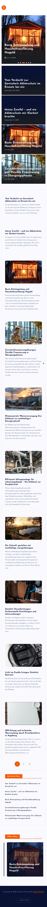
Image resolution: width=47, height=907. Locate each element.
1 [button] (18, 62)
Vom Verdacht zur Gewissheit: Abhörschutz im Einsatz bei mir (22, 83)
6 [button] (30, 62)
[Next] (40, 836)
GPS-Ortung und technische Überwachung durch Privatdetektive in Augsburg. (22, 733)
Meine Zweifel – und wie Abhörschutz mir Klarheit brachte (21, 113)
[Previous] (36, 836)
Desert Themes (38, 892)
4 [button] (24, 62)
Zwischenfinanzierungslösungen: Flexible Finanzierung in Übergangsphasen (23, 172)
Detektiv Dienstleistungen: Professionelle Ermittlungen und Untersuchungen (20, 611)
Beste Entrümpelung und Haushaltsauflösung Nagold (22, 867)
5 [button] (28, 62)
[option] (23, 39)
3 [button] (22, 62)
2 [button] (20, 62)
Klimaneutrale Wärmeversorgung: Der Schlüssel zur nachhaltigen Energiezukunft (23, 418)
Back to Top (24, 900)
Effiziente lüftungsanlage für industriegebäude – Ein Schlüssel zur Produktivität (23, 481)
